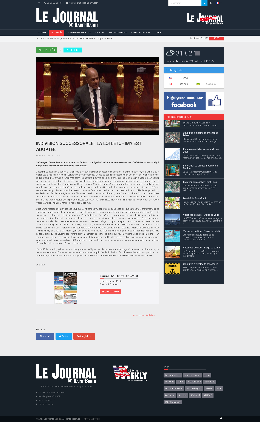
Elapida (57, 419)
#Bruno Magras (194, 388)
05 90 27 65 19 (53, 3)
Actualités (56, 32)
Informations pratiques (79, 32)
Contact (159, 32)
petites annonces (118, 32)
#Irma (207, 375)
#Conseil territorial (174, 388)
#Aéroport (170, 395)
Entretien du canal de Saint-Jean (200, 172)
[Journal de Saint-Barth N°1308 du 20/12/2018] (65, 288)
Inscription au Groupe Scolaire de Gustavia (200, 158)
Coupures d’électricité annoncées (200, 254)
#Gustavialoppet (173, 402)
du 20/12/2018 (119, 276)
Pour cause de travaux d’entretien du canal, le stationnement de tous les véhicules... (200, 178)
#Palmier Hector (192, 375)
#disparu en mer (173, 375)
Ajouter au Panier (111, 291)
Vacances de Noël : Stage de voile (201, 205)
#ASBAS (208, 395)
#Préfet (209, 388)
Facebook (46, 336)
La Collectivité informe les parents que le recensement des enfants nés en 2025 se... (202, 147)
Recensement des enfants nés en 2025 (201, 141)
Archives (99, 32)
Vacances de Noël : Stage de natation (202, 222)
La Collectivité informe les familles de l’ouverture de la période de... (200, 164)
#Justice (183, 395)
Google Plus (85, 336)
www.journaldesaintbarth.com (83, 3)
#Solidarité (210, 381)
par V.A (42, 155)
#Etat (219, 388)
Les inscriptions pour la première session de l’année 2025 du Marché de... (202, 194)
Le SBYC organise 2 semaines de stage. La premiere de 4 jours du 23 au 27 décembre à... (202, 211)
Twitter (64, 336)
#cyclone (169, 381)
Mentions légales (92, 419)
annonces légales (140, 32)
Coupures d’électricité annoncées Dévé (200, 125)
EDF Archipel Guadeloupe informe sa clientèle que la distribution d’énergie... (200, 131)
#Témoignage (194, 381)
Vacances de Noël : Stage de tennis (201, 238)
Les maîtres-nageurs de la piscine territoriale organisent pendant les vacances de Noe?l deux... (198, 228)
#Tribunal (195, 395)
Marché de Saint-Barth (194, 189)
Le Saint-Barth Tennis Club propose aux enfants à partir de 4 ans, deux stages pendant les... (201, 244)
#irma (180, 381)
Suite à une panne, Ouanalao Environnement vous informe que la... (200, 278)
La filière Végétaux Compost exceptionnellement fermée (198, 272)
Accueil (42, 32)
